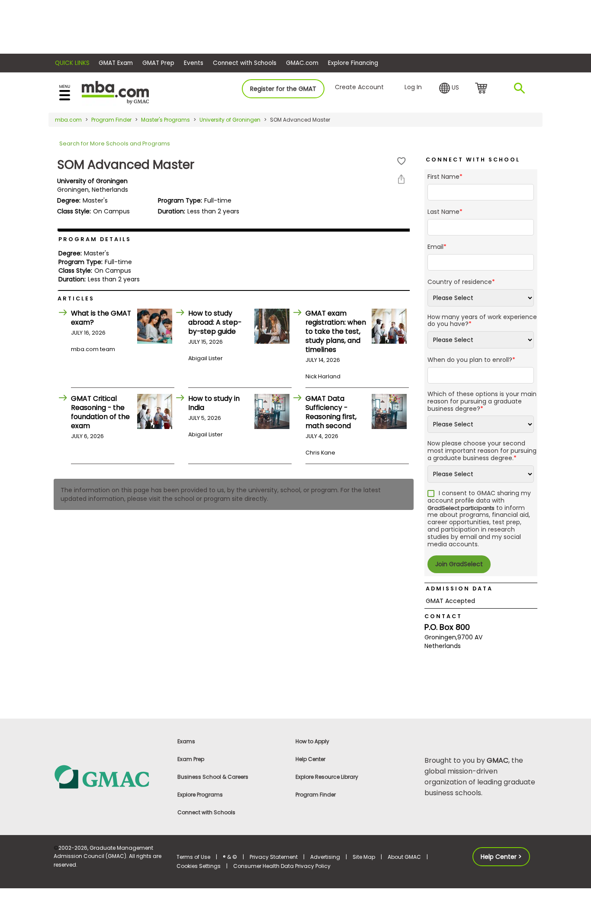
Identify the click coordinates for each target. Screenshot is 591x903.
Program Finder (111, 119)
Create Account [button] (359, 87)
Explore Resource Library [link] (327, 776)
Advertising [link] (325, 857)
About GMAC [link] (404, 857)
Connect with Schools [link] (206, 812)
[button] (449, 88)
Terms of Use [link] (193, 857)
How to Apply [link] (312, 741)
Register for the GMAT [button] (283, 88)
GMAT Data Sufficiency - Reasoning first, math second (331, 412)
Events (193, 63)
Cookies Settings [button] (199, 866)
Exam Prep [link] (190, 759)
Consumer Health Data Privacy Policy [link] (282, 866)
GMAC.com (302, 63)
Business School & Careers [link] (212, 776)
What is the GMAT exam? (101, 317)
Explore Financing (353, 63)
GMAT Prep (158, 63)
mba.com (68, 119)
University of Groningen (229, 119)
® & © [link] (230, 857)
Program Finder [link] (316, 794)
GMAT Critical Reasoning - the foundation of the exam (100, 412)
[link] (110, 776)
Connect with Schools (244, 63)
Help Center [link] (310, 759)
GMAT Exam (116, 63)
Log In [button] (413, 87)
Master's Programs (165, 119)
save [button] (401, 161)
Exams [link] (186, 741)
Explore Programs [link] (200, 794)
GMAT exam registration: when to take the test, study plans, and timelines (335, 331)
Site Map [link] (364, 857)
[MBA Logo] (115, 92)
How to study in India (214, 403)
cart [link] (482, 89)
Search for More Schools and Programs (114, 143)
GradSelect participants (461, 508)
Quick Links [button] (72, 63)
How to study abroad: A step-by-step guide (214, 322)
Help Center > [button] (501, 856)
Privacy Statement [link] (274, 857)
